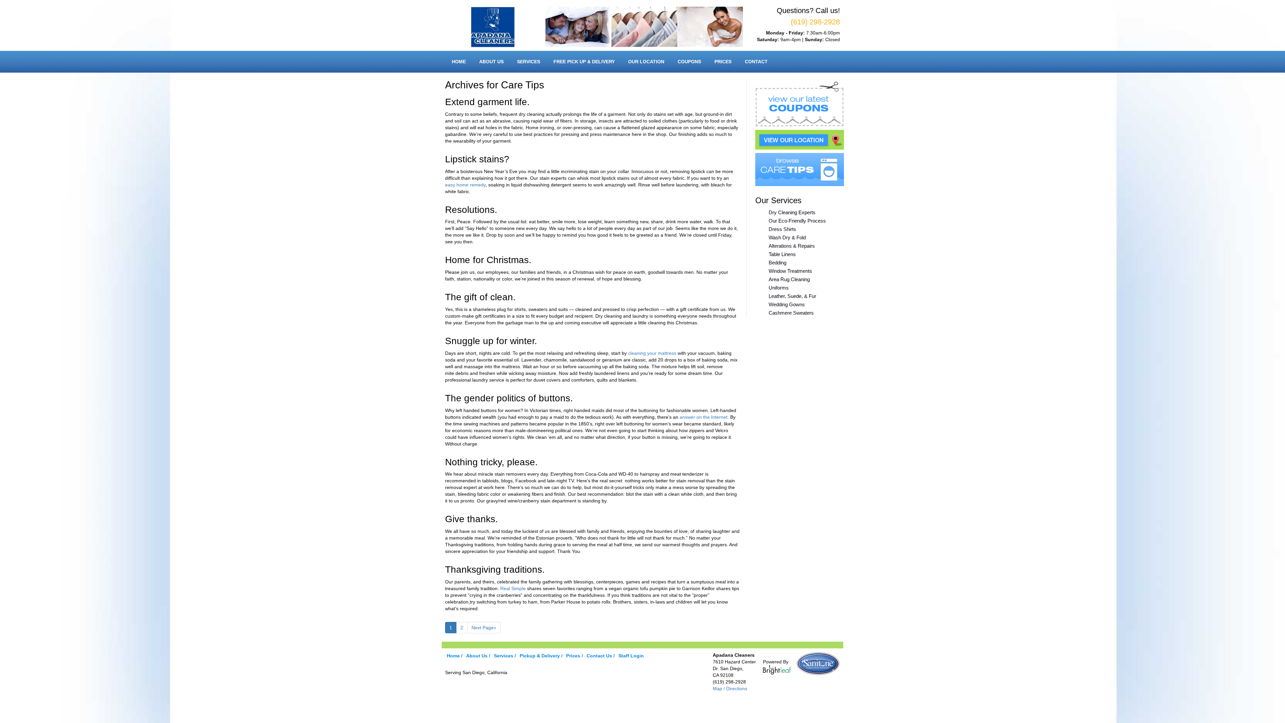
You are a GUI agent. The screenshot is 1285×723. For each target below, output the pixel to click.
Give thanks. (471, 519)
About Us (491, 61)
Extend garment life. (487, 102)
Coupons (689, 61)
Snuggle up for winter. (491, 341)
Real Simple (513, 588)
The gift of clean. (480, 297)
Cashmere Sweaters (791, 313)
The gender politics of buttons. (509, 398)
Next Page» (484, 627)
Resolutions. (471, 210)
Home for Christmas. (488, 260)
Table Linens (782, 254)
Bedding (777, 262)
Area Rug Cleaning (789, 279)
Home (459, 61)
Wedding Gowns (787, 304)
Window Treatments (790, 271)
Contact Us (599, 655)
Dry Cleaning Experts (792, 212)
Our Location (646, 61)
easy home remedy (465, 184)
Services (528, 61)
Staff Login (631, 655)
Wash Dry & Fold (787, 237)
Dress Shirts (782, 229)
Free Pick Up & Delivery (584, 61)
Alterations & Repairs (792, 246)
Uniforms (779, 288)
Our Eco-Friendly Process (797, 221)
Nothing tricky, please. (491, 462)
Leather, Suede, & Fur (792, 296)
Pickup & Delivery (540, 655)
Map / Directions (730, 688)
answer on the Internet (703, 417)
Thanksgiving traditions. (495, 569)
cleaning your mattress (652, 353)
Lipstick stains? (477, 159)
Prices (723, 61)
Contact (756, 61)
